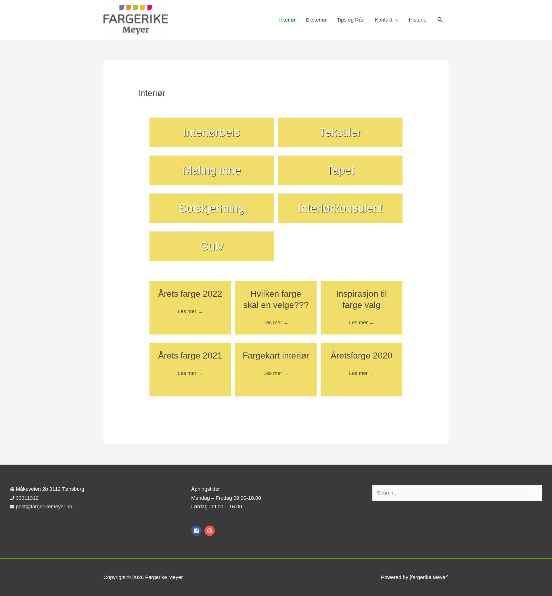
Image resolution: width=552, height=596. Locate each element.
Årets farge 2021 (190, 355)
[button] (440, 19)
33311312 (27, 498)
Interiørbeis (211, 132)
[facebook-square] (197, 531)
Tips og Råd (351, 20)
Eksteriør (316, 20)
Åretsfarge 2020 (361, 355)
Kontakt (383, 20)
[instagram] (210, 531)
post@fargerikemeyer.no (44, 506)
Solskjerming (211, 208)
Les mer (190, 311)
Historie (417, 20)
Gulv (211, 246)
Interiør (287, 20)
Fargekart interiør (276, 355)
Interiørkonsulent (340, 208)
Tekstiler (340, 132)
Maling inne (212, 170)
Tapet (340, 170)
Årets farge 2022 (190, 293)
